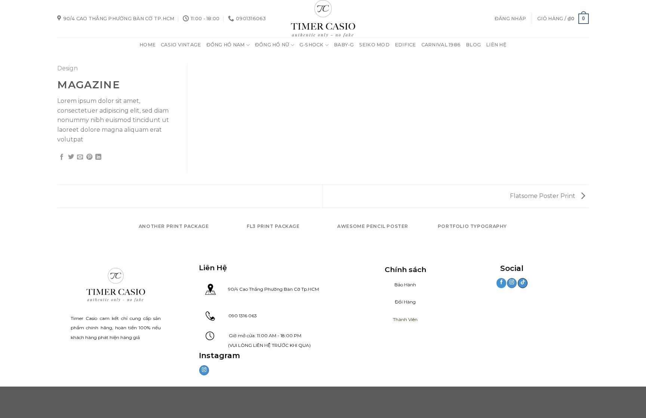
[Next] (518, 234)
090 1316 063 (236, 315)
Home (147, 45)
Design (67, 68)
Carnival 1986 (441, 45)
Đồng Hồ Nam (225, 45)
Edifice (405, 45)
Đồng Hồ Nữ (272, 45)
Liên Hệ (496, 45)
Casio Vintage (181, 45)
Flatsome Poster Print (543, 195)
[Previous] (128, 234)
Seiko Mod (374, 45)
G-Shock (311, 45)
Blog (473, 45)
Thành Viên (405, 319)
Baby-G (344, 45)
